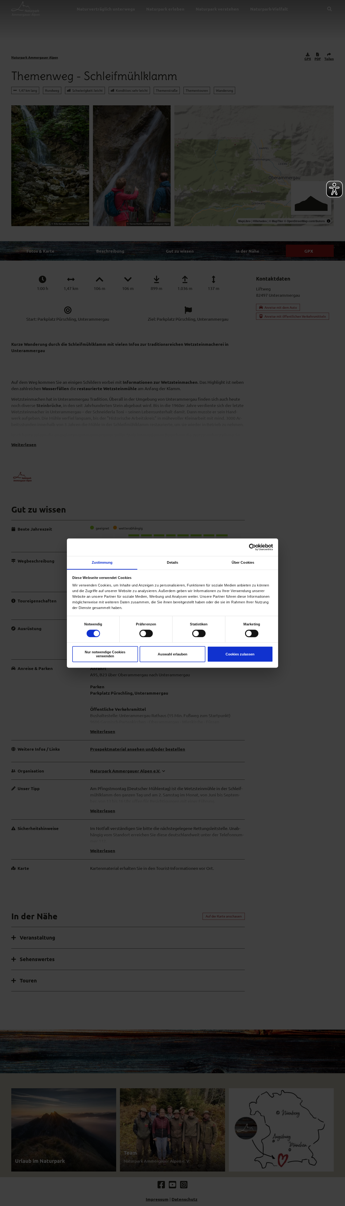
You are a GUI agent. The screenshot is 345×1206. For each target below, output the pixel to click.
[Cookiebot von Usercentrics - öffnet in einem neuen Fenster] (252, 547)
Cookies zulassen (240, 654)
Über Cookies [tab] (243, 562)
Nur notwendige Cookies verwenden (105, 654)
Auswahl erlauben (172, 654)
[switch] (146, 633)
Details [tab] (172, 562)
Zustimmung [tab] (102, 562)
